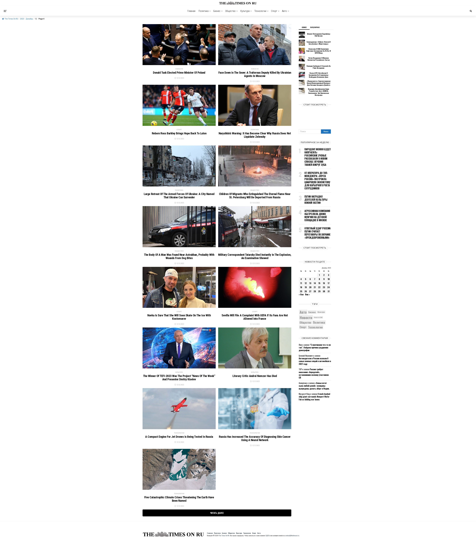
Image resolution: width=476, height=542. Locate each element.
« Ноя (301, 294)
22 (319, 287)
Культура (245, 11)
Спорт (274, 11)
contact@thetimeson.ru (292, 535)
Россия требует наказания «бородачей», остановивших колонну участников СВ (314, 373)
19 (306, 287)
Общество (230, 11)
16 (324, 283)
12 (306, 283)
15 (319, 283)
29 (319, 291)
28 (315, 291)
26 (306, 291)
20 (310, 287)
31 (329, 291)
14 (315, 283)
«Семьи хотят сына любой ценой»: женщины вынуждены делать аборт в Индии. (314, 386)
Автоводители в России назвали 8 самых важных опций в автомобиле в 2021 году (315, 361)
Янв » (307, 294)
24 (328, 287)
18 (301, 287)
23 (324, 287)
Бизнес (216, 11)
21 (315, 287)
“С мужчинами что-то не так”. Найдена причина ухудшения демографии (315, 347)
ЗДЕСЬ (268, 535)
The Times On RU (11, 19)
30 (324, 291)
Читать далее (217, 512)
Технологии (260, 11)
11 (301, 283)
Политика (203, 11)
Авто (284, 11)
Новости (306, 317)
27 (310, 291)
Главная (191, 11)
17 (328, 283)
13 (310, 283)
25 (301, 291)
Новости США (318, 317)
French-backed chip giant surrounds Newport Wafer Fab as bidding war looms (314, 396)
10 (329, 279)
